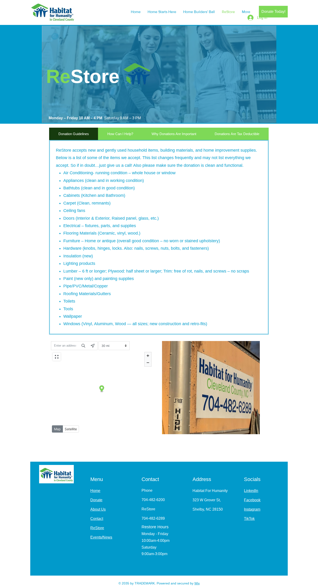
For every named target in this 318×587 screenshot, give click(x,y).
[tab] (73, 134)
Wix (197, 583)
